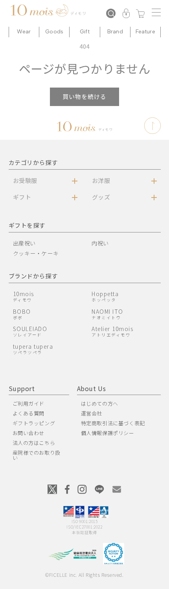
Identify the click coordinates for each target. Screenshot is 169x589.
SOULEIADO (30, 331)
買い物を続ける (84, 96)
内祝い (100, 243)
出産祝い (24, 243)
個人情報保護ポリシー (107, 433)
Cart (140, 14)
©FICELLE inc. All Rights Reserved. (84, 574)
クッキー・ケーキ (36, 253)
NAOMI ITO (107, 313)
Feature (145, 31)
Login (126, 14)
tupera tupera (33, 348)
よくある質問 (29, 413)
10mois (23, 296)
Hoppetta (105, 296)
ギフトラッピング (34, 423)
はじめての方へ (99, 403)
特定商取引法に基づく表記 (113, 423)
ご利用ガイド (29, 403)
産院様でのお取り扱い (37, 455)
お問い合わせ (29, 433)
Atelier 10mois (112, 331)
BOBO (22, 313)
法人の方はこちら (34, 442)
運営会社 (91, 413)
